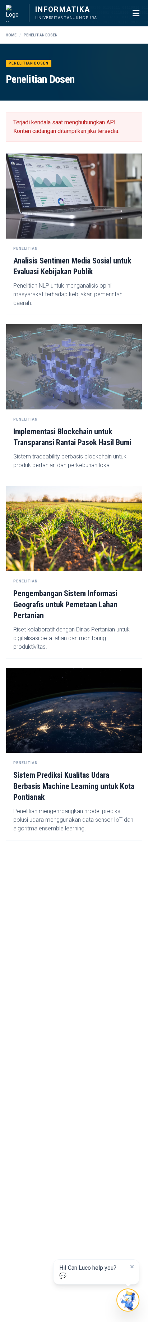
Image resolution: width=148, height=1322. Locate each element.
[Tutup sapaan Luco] (132, 1267)
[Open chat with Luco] (127, 1300)
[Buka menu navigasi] (135, 13)
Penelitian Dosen (40, 35)
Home (11, 35)
